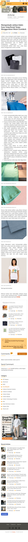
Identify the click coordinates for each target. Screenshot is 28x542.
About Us (19, 524)
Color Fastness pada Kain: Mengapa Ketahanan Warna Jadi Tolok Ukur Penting (16, 495)
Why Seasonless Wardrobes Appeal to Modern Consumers (16, 462)
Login (8, 368)
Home (8, 524)
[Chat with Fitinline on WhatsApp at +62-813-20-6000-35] (7, 1)
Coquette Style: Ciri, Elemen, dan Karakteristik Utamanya (15, 468)
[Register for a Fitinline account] (20, 1)
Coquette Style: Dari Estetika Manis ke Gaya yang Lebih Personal (17, 487)
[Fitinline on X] (19, 528)
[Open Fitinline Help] (26, 3)
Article (14, 17)
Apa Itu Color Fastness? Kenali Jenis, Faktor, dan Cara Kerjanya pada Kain (16, 475)
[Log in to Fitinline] (23, 1)
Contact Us (13, 524)
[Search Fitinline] (23, 3)
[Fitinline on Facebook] (16, 528)
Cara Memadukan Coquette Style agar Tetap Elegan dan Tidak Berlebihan (16, 449)
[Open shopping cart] (26, 1)
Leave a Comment (22, 353)
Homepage (10, 17)
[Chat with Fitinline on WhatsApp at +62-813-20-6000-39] (9, 1)
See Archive (4, 514)
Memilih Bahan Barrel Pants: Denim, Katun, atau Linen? (16, 508)
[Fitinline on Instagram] (13, 528)
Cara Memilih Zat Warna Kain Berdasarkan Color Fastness (14, 456)
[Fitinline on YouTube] (10, 528)
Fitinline (13, 531)
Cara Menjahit (21, 17)
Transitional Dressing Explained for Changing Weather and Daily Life (16, 501)
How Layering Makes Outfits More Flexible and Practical (16, 481)
